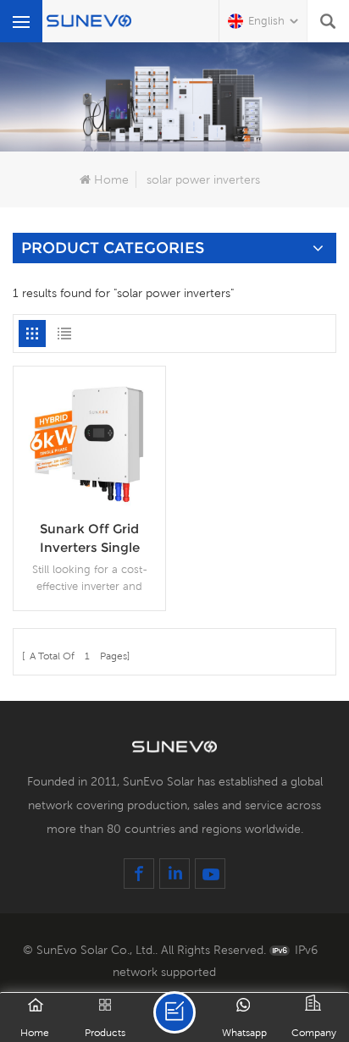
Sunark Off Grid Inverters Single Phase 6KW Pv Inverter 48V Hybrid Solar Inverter (89, 539)
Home (111, 179)
